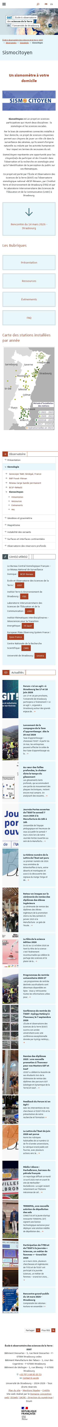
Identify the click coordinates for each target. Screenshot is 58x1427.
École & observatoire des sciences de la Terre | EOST (22, 40)
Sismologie (24, 42)
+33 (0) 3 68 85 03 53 (30, 1374)
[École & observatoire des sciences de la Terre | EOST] (9, 17)
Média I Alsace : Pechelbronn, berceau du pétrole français (36, 1170)
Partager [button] (30, 1330)
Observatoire (11, 42)
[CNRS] (50, 25)
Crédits (46, 1390)
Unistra (40, 655)
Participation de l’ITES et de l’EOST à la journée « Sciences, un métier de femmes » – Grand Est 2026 (36, 1251)
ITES (24, 596)
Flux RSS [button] (46, 1330)
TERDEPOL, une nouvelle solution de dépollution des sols (36, 1209)
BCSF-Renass (26, 574)
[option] (29, 699)
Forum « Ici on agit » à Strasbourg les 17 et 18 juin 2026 (35, 689)
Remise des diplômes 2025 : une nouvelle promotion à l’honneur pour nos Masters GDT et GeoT (36, 1062)
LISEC (29, 611)
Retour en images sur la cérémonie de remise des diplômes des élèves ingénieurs (36, 898)
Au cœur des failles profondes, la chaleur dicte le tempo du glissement (34, 772)
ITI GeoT (28, 625)
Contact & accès (31, 1377)
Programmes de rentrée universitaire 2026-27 (36, 977)
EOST (19, 585)
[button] (38, 4)
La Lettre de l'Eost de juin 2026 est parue (36, 1133)
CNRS (26, 648)
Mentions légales (31, 1390)
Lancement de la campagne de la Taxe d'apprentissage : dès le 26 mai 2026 (36, 730)
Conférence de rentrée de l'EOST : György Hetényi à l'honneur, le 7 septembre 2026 (37, 1015)
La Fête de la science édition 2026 (34, 941)
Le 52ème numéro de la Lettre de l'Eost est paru (36, 856)
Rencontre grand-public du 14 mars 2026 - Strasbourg (36, 1297)
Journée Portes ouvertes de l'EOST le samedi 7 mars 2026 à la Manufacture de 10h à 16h (36, 816)
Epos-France (15, 637)
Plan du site (14, 1390)
